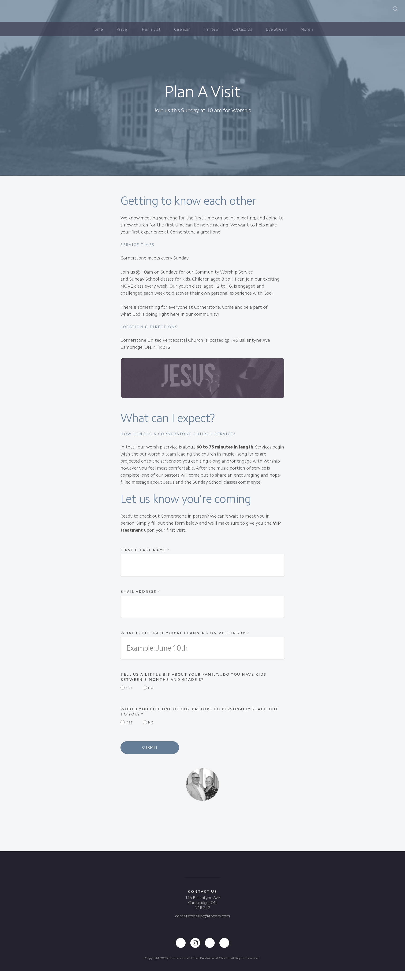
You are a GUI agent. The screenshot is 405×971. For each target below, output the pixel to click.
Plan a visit (151, 29)
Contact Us (242, 29)
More (306, 29)
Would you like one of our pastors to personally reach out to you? (199, 711)
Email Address (140, 591)
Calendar (182, 29)
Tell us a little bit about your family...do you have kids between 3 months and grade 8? (193, 677)
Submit (150, 747)
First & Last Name (145, 550)
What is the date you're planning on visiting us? (184, 633)
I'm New (211, 29)
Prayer (122, 29)
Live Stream (276, 29)
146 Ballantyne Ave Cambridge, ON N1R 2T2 (202, 902)
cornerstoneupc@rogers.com (202, 916)
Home (97, 29)
